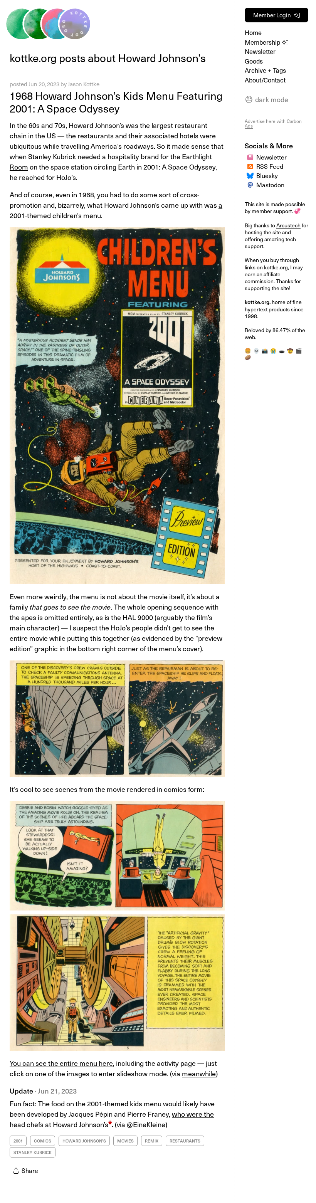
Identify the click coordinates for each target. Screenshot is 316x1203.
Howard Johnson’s (84, 1140)
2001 (18, 1140)
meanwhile (199, 1073)
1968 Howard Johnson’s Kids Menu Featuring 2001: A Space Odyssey (116, 101)
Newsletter (260, 51)
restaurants (185, 1140)
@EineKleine (146, 1124)
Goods (254, 61)
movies (125, 1140)
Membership (263, 42)
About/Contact (265, 80)
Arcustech (288, 225)
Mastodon (270, 184)
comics (42, 1140)
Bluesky (267, 175)
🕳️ (282, 350)
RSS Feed (269, 166)
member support (272, 211)
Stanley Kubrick (32, 1152)
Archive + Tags (265, 70)
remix (151, 1140)
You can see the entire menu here (61, 1063)
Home (253, 32)
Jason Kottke (83, 84)
